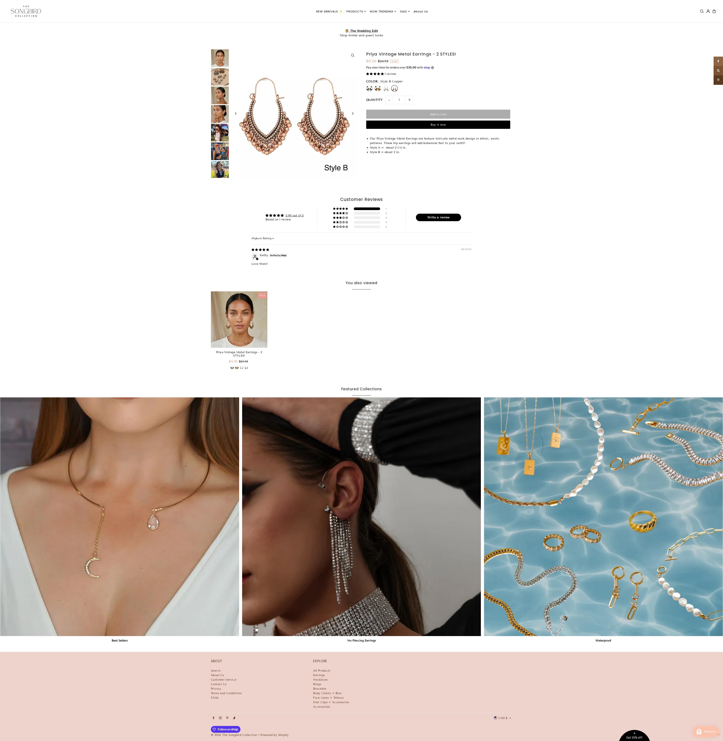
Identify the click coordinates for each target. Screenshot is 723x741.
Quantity (374, 100)
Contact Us (219, 684)
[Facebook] (213, 718)
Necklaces (320, 679)
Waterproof (603, 640)
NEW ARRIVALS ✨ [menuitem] (329, 11)
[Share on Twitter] (718, 70)
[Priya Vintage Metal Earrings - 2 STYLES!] (239, 319)
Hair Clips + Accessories (331, 702)
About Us (217, 675)
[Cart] (714, 11)
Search (215, 670)
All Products (321, 670)
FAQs (215, 697)
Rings (317, 684)
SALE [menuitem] (403, 11)
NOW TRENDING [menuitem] (382, 11)
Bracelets (319, 688)
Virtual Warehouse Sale (361, 31)
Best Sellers (120, 640)
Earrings (319, 675)
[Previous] (236, 113)
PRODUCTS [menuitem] (354, 11)
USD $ (503, 718)
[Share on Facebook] (718, 61)
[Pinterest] (227, 718)
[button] (375, 74)
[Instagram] (220, 718)
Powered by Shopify (274, 735)
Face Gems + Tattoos (328, 697)
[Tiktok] (234, 718)
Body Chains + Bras (327, 693)
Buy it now (438, 124)
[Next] (352, 113)
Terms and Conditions (226, 693)
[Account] (708, 11)
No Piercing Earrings (361, 640)
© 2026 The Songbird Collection (234, 735)
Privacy (216, 688)
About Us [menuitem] (421, 11)
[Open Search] (702, 11)
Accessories (321, 706)
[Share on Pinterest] (718, 80)
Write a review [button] (438, 217)
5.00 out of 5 (295, 215)
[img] (260, 249)
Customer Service (223, 679)
